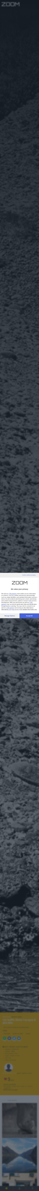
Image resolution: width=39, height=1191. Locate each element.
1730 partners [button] (13, 593)
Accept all (29, 616)
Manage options (10, 616)
